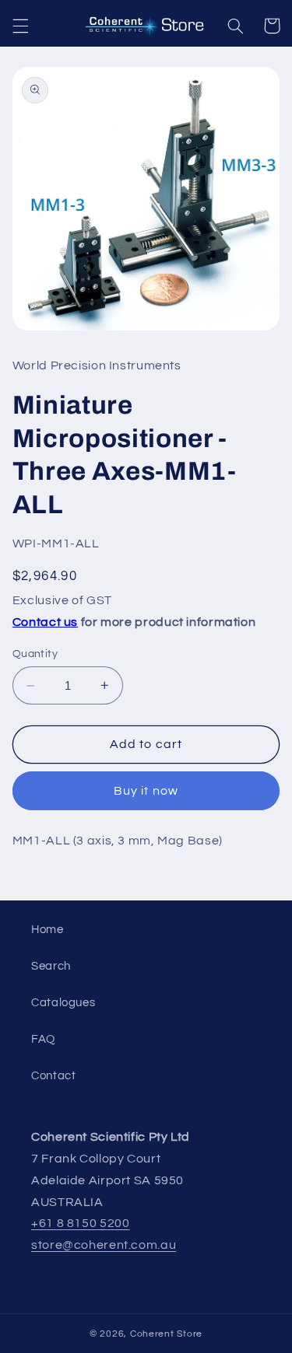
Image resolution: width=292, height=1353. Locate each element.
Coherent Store (166, 1334)
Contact (53, 1076)
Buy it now (146, 791)
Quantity (35, 654)
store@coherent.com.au (103, 1245)
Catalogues (63, 1003)
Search (51, 966)
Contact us (45, 622)
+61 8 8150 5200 (80, 1223)
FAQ (43, 1039)
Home (47, 929)
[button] (20, 26)
